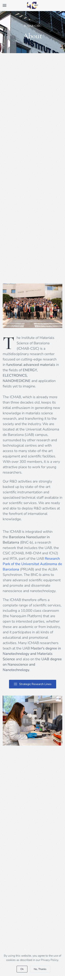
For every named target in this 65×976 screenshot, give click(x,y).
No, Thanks (40, 969)
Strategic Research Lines (35, 684)
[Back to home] (32, 5)
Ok (22, 969)
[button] (4, 5)
